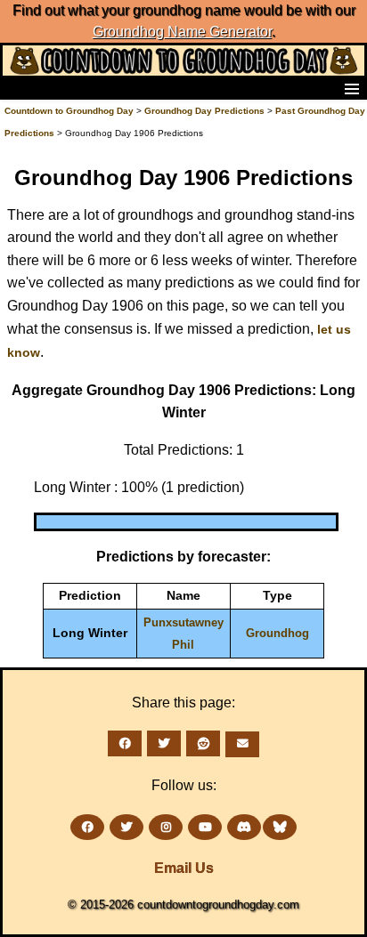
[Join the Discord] (244, 827)
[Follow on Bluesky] (280, 827)
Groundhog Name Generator (182, 31)
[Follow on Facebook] (87, 827)
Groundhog (277, 633)
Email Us (184, 868)
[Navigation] (19, 88)
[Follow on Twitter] (126, 827)
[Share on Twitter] (164, 743)
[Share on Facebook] (125, 743)
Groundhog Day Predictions (204, 111)
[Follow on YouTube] (205, 827)
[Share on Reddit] (203, 743)
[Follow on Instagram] (166, 827)
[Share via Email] (242, 744)
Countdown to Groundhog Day (69, 111)
